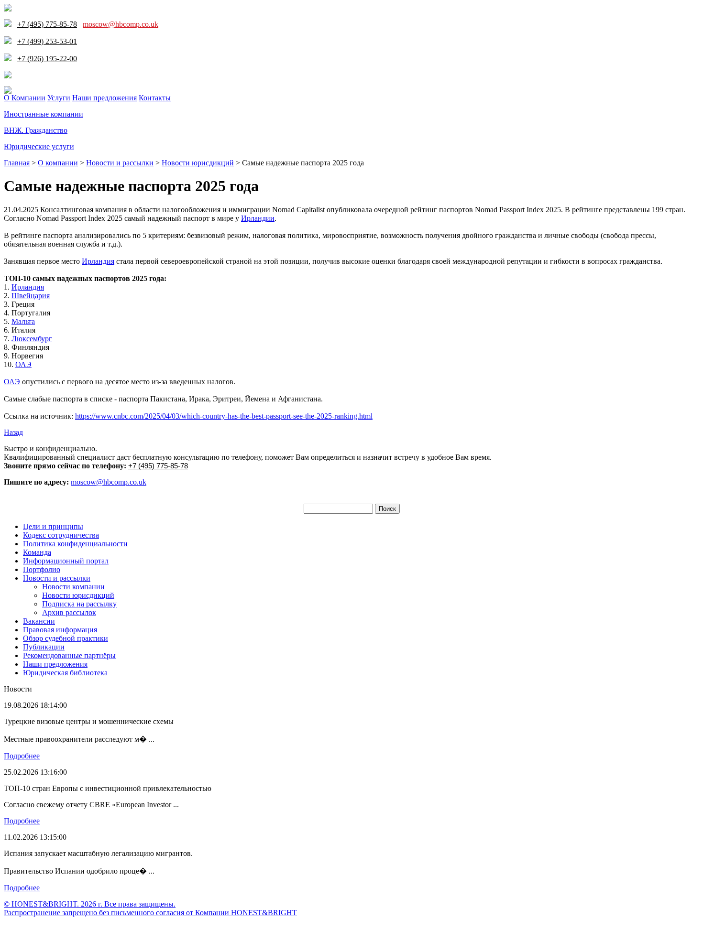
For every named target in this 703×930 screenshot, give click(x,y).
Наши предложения (104, 98)
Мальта (23, 321)
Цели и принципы (53, 526)
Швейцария (30, 296)
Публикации (44, 647)
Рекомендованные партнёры (69, 655)
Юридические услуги (39, 146)
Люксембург (31, 339)
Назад (13, 432)
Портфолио (41, 569)
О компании (58, 163)
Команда (37, 552)
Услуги (58, 98)
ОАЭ (23, 364)
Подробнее (22, 756)
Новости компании (73, 587)
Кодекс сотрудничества (61, 535)
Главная (17, 163)
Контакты (155, 98)
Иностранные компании (43, 114)
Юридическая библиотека (65, 673)
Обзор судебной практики (65, 638)
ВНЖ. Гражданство (35, 130)
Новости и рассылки (120, 163)
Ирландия (98, 261)
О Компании (24, 98)
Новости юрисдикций (198, 163)
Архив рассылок (69, 612)
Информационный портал (66, 561)
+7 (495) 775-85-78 (158, 466)
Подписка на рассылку (79, 604)
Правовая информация (60, 630)
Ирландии (258, 218)
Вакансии (39, 621)
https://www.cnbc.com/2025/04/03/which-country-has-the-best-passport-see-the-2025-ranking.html (224, 416)
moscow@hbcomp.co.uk (120, 24)
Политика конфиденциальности (75, 544)
